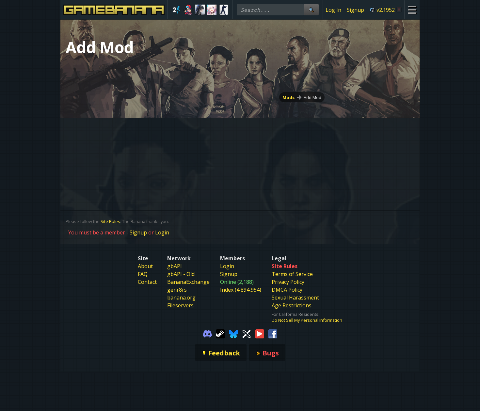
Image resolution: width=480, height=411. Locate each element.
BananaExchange (188, 281)
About (145, 266)
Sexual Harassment (295, 297)
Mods (288, 97)
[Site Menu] (412, 9)
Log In (333, 9)
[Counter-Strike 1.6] (224, 9)
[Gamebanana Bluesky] (233, 333)
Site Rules (110, 221)
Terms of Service (292, 274)
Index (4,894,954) (240, 289)
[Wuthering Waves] (200, 9)
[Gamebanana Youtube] (259, 333)
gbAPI (174, 266)
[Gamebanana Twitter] (246, 333)
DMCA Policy (287, 289)
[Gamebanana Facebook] (272, 333)
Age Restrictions (292, 305)
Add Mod (312, 97)
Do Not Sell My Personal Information (307, 320)
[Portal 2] (176, 9)
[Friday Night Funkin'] (188, 9)
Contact (147, 281)
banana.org (181, 297)
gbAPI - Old (181, 274)
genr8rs (177, 289)
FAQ (143, 274)
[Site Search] (311, 9)
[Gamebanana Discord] (207, 333)
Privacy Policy (288, 281)
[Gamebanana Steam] (220, 333)
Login (162, 232)
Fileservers (180, 305)
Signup (355, 9)
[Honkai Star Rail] (212, 9)
